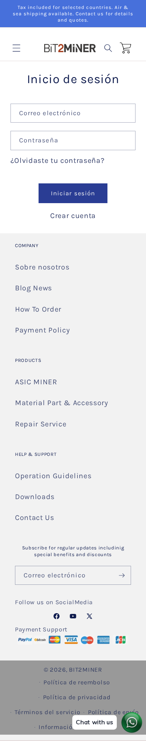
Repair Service (40, 424)
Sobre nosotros (42, 267)
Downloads (35, 496)
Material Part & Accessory (61, 402)
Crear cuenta (73, 215)
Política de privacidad (77, 697)
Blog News (33, 288)
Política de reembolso (76, 682)
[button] (16, 48)
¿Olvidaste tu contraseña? (57, 160)
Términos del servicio (47, 712)
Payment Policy (42, 330)
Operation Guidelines (53, 476)
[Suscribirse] (122, 575)
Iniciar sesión (73, 193)
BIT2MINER (85, 669)
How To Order (38, 309)
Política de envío (113, 712)
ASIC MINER (36, 382)
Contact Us (34, 517)
